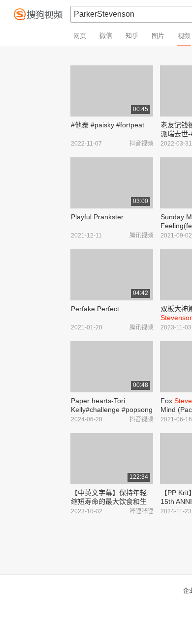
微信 (105, 35)
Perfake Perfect (95, 309)
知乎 (132, 35)
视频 (184, 35)
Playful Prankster (97, 217)
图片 (158, 35)
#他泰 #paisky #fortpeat (107, 125)
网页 (79, 35)
